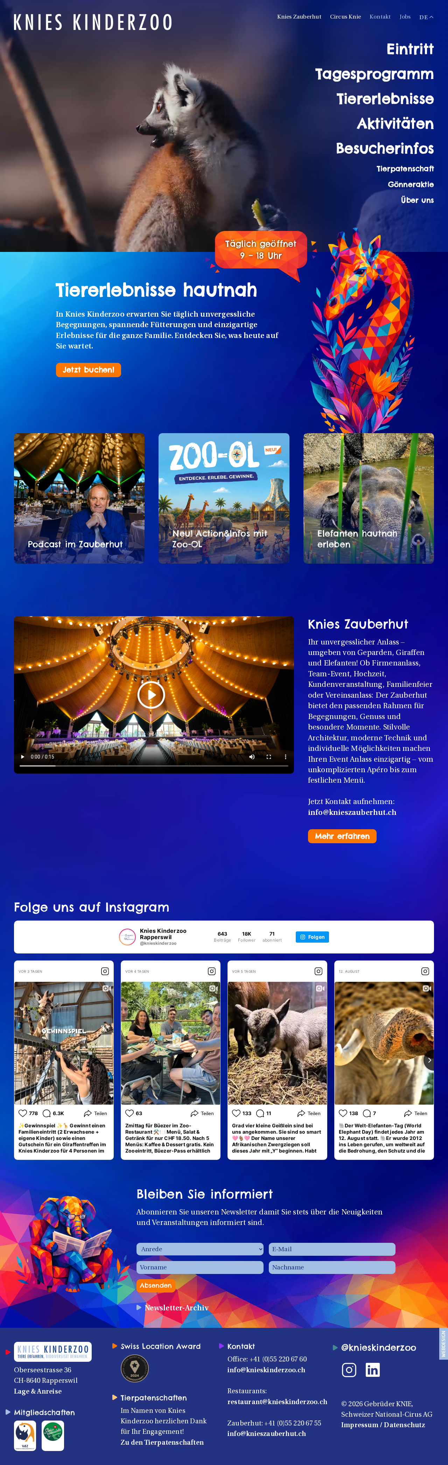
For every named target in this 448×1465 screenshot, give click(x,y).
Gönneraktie (411, 184)
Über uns (417, 200)
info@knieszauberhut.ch (352, 813)
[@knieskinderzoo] (127, 937)
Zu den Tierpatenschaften (162, 1443)
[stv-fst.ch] (52, 1431)
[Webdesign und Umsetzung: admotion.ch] (443, 1344)
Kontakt (380, 17)
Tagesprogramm (375, 74)
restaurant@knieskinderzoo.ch (277, 1402)
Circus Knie (345, 17)
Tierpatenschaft (405, 168)
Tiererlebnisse (385, 98)
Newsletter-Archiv (177, 1308)
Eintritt (410, 49)
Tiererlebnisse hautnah (157, 290)
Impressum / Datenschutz (383, 1425)
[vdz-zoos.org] (25, 1435)
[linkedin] (377, 1370)
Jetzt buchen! (88, 369)
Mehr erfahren (342, 836)
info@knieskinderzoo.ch (266, 1370)
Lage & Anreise (38, 1392)
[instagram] (353, 1370)
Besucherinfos (385, 148)
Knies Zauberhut (299, 17)
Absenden (156, 1285)
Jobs (405, 17)
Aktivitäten (395, 123)
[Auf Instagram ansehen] (105, 971)
